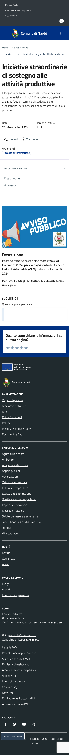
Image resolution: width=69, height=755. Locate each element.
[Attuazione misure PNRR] (34, 368)
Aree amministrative (14, 406)
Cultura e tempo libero (15, 488)
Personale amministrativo (17, 428)
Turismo (6, 528)
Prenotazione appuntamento (19, 653)
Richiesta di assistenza (15, 664)
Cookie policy (9, 687)
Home (5, 47)
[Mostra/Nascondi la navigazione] (4, 33)
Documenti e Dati (12, 434)
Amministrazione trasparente (18, 10)
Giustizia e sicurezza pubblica (19, 499)
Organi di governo (12, 400)
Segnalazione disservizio (16, 658)
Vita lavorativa (10, 533)
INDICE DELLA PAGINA (15, 168)
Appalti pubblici (11, 471)
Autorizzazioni (10, 476)
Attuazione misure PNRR (16, 704)
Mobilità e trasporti (13, 510)
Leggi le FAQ (9, 647)
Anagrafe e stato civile (15, 465)
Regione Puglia (11, 5)
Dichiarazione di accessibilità (18, 698)
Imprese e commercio (14, 505)
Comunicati (8, 558)
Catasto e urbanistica (14, 482)
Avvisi (25, 47)
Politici (6, 423)
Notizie (6, 553)
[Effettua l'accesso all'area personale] (61, 21)
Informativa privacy (13, 681)
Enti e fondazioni (12, 417)
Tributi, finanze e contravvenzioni (21, 522)
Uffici (5, 411)
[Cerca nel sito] (59, 33)
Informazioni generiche (15, 595)
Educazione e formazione (16, 493)
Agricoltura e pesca (13, 454)
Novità (15, 47)
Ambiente (8, 459)
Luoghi (6, 584)
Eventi (6, 589)
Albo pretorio (11, 15)
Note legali (8, 693)
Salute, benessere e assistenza (20, 516)
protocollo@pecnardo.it (22, 635)
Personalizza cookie (12, 736)
